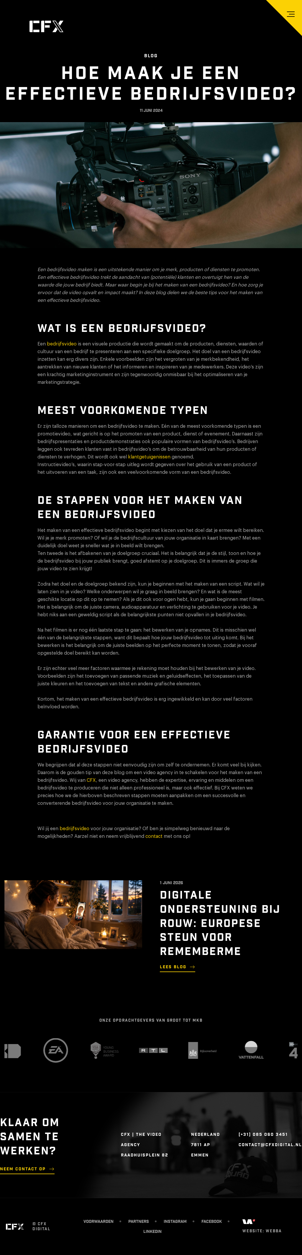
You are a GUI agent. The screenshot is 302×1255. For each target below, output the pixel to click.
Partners (138, 1221)
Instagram (175, 1221)
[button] (290, 14)
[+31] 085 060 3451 (263, 1134)
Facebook (211, 1221)
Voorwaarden (98, 1221)
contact (154, 836)
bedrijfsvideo (62, 344)
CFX (91, 780)
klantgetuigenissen (149, 457)
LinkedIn (152, 1231)
